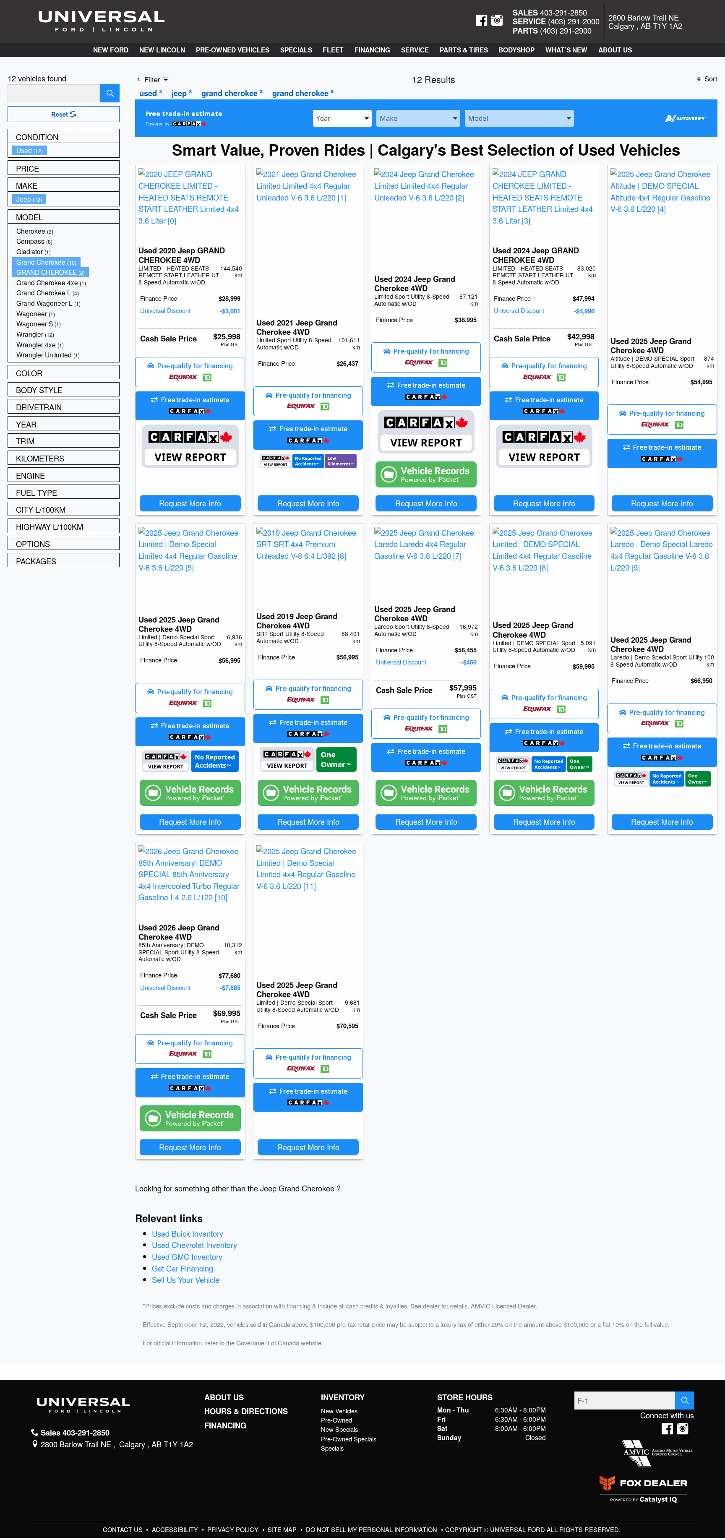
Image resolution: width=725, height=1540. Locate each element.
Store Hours (465, 1397)
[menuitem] (66, 150)
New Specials (339, 1429)
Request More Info (190, 503)
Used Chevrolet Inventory (194, 1244)
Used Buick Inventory (187, 1233)
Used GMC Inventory (187, 1256)
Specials (332, 1448)
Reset (60, 114)
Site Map (283, 1529)
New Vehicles (339, 1410)
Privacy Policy (233, 1529)
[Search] (110, 93)
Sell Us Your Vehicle (185, 1279)
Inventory (343, 1397)
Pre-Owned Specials (348, 1438)
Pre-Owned (336, 1419)
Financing (225, 1425)
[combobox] (342, 117)
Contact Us (123, 1529)
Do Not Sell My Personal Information (372, 1529)
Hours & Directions (246, 1411)
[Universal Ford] (101, 20)
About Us (224, 1397)
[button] (111, 50)
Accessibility (176, 1529)
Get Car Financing (182, 1268)
